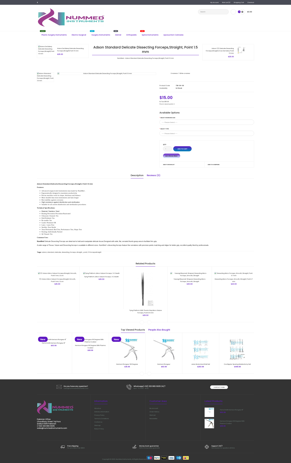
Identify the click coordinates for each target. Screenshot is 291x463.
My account (153, 408)
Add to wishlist (169, 164)
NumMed (120, 58)
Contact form (219, 387)
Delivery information (101, 412)
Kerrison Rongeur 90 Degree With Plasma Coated (90, 346)
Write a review (184, 73)
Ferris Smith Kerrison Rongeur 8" (53, 343)
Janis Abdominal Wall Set (200, 364)
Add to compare (213, 164)
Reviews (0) (153, 175)
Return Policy (99, 429)
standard (50, 252)
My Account (214, 2)
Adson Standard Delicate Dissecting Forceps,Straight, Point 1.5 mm (149, 58)
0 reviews (174, 73)
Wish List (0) (226, 2)
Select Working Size (167, 118)
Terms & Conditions (101, 418)
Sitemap (97, 425)
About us (97, 408)
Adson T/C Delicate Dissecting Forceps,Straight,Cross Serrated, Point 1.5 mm (220, 50)
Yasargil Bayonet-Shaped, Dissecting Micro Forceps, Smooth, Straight (190, 280)
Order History (154, 412)
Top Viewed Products (133, 329)
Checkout (250, 2)
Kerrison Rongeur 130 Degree (127, 364)
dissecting (65, 252)
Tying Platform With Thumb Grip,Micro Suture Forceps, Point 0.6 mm (145, 311)
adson (44, 252)
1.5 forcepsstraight (94, 252)
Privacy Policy (99, 415)
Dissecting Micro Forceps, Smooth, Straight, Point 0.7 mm (234, 280)
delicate (58, 252)
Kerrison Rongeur (163, 364)
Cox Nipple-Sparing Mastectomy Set (237, 364)
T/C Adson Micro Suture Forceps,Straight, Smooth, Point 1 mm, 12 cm (57, 280)
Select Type (164, 129)
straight (79, 252)
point (85, 252)
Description (137, 175)
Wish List (152, 415)
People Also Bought (159, 329)
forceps (73, 252)
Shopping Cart (239, 2)
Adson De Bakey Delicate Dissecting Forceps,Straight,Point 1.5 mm (70, 49)
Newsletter (153, 418)
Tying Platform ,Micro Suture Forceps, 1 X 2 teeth (101, 277)
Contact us (98, 422)
